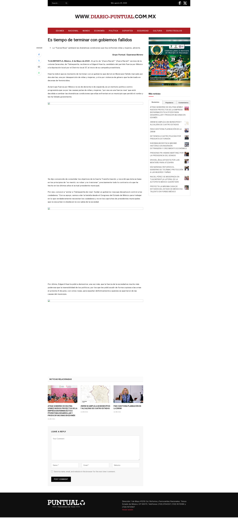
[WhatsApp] (39, 72)
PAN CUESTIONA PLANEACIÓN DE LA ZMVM (127, 407)
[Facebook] (39, 54)
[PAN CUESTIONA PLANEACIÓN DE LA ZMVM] (128, 394)
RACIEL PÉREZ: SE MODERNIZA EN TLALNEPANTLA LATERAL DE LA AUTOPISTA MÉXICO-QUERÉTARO (164, 179)
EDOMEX (60, 31)
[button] (169, 62)
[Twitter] (39, 60)
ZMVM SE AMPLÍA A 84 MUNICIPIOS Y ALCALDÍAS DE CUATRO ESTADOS (95, 407)
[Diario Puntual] (119, 17)
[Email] (39, 66)
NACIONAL (73, 31)
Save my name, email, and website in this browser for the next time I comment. (84, 472)
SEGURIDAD (143, 31)
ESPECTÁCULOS (174, 31)
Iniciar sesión (127, 510)
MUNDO (86, 31)
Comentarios (183, 103)
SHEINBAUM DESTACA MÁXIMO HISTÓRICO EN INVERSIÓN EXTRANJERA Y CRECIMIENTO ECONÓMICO (168, 145)
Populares (169, 103)
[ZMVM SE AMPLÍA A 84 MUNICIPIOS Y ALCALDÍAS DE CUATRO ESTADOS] (95, 394)
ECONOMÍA (99, 31)
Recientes (155, 102)
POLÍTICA (113, 31)
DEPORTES (127, 31)
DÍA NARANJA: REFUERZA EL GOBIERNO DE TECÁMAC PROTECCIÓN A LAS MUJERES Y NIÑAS (166, 169)
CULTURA (157, 31)
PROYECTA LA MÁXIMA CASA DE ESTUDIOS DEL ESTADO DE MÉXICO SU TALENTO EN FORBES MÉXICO (166, 189)
